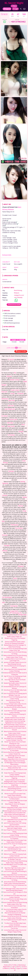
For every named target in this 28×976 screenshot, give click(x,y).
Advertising (21, 965)
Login (16, 9)
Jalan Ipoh (11, 405)
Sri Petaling (11, 435)
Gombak (4, 495)
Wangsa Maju (22, 614)
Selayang (20, 566)
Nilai (3, 521)
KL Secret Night (14, 3)
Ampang (9, 376)
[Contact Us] (24, 8)
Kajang (24, 497)
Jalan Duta (11, 400)
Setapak (21, 431)
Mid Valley (10, 423)
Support (18, 968)
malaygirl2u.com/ (19, 295)
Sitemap (12, 968)
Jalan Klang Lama (10, 409)
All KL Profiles (13, 965)
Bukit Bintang (18, 290)
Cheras (12, 393)
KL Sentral (5, 416)
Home (5, 965)
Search (18, 967)
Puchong (4, 535)
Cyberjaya (11, 471)
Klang (24, 511)
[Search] (20, 8)
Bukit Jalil (4, 392)
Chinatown (20, 393)
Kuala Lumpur (15, 390)
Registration (6, 967)
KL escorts (11, 359)
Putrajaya (6, 545)
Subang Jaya (14, 606)
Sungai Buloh (14, 611)
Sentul (15, 578)
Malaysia (11, 209)
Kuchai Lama (13, 419)
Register (7, 9)
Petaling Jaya (14, 525)
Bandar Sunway (14, 380)
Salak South (10, 426)
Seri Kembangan (7, 597)
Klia (15, 373)
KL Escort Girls (6, 255)
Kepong (20, 506)
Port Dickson (19, 528)
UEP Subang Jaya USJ (15, 613)
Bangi (25, 381)
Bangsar (4, 385)
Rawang (4, 551)
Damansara (5, 399)
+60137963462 (18, 21)
